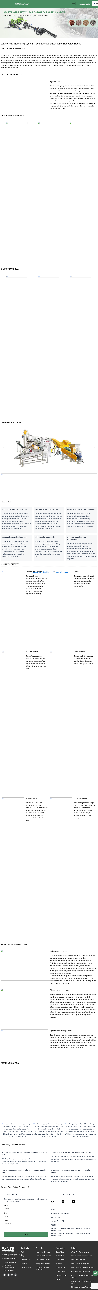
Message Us (86, 4)
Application (60, 1248)
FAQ (22, 1252)
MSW (58, 1279)
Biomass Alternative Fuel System (82, 1287)
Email (5, 1213)
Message (7, 1221)
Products (39, 1248)
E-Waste (59, 1263)
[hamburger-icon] (73, 3)
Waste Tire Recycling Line (80, 1252)
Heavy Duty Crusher (43, 1263)
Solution (74, 1248)
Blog (22, 1256)
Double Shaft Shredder (43, 1256)
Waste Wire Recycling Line (80, 1263)
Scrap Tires (60, 1252)
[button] (3, 448)
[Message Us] (80, 4)
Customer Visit (26, 1267)
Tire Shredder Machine (43, 1260)
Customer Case (26, 1260)
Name (6, 1205)
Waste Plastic (60, 1260)
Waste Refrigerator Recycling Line (82, 1267)
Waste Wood (60, 1267)
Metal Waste (60, 1256)
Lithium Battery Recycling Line (81, 1256)
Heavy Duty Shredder (43, 1252)
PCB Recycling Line (78, 1260)
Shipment (24, 1263)
